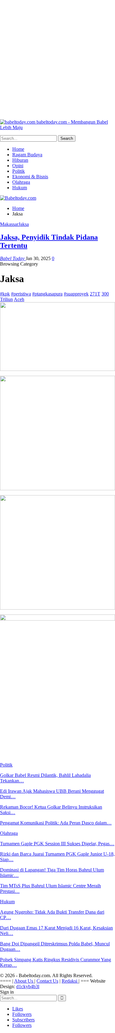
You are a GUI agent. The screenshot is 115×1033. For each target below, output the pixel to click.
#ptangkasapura (47, 293)
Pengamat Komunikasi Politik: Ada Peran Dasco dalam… (56, 822)
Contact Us (47, 981)
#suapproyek (76, 293)
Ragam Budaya (27, 154)
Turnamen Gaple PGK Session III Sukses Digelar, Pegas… (57, 843)
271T (95, 293)
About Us (24, 981)
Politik (18, 171)
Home (18, 149)
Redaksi (70, 981)
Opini (17, 165)
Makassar (9, 224)
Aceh (19, 299)
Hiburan (20, 160)
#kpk (5, 293)
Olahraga (21, 182)
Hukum (19, 187)
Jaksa (23, 224)
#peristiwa (21, 293)
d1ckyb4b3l (27, 986)
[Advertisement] (57, 57)
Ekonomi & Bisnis (30, 176)
